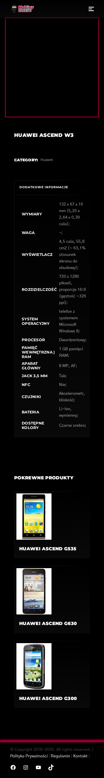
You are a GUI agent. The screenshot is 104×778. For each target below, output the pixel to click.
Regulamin (60, 756)
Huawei (46, 160)
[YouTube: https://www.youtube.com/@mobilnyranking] (38, 767)
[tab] (52, 187)
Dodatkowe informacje (43, 187)
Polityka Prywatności (29, 756)
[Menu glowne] (91, 9)
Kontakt (80, 756)
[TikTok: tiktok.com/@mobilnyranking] (51, 767)
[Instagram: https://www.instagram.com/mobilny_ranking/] (26, 767)
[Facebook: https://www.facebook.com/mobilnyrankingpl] (13, 767)
